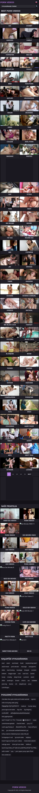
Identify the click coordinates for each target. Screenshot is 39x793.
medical (23, 706)
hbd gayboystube (7, 716)
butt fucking (11, 670)
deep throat (17, 677)
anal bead (15, 663)
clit (16, 684)
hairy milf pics (32, 727)
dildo (3, 680)
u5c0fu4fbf (5, 713)
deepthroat (22, 684)
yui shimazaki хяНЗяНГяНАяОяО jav (17, 730)
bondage (19, 670)
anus (29, 684)
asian (8, 663)
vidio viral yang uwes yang (10, 702)
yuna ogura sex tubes (8, 709)
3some (32, 673)
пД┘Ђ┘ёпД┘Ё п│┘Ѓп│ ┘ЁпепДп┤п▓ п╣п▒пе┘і (16, 720)
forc (3, 730)
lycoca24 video (19, 737)
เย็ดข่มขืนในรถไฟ (21, 727)
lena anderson (6, 755)
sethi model (5, 751)
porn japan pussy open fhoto (24, 751)
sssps (34, 720)
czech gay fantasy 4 (8, 727)
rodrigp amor (6, 744)
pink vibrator (15, 666)
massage (24, 666)
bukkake (34, 680)
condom (33, 670)
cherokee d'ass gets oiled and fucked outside (15, 699)
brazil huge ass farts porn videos (12, 741)
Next (29, 474)
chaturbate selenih (30, 741)
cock (19, 673)
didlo (3, 670)
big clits (19, 709)
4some (11, 684)
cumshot (26, 677)
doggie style (12, 673)
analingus (10, 680)
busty (3, 677)
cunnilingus (5, 687)
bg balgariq (27, 709)
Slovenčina (37, 2)
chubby (9, 677)
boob (21, 663)
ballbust (28, 744)
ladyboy (28, 737)
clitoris (23, 680)
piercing (4, 684)
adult (32, 677)
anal (3, 663)
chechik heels (21, 723)
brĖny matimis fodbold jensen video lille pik (15, 734)
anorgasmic (32, 666)
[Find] (37, 6)
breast (17, 680)
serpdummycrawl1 (31, 663)
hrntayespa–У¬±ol (7, 737)
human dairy (32, 706)
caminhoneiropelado (8, 723)
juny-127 (29, 723)
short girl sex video (18, 744)
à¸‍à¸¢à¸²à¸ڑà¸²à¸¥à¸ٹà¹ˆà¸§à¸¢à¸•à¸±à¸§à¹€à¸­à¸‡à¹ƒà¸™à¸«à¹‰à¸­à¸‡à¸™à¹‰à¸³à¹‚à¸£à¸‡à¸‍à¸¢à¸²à (19, 748)
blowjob (26, 670)
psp (12, 751)
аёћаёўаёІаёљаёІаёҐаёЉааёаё (20, 713)
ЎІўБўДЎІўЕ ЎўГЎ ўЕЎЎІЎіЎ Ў (10, 706)
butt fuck (25, 673)
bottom (4, 673)
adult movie (5, 666)
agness (33, 699)
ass (29, 680)
